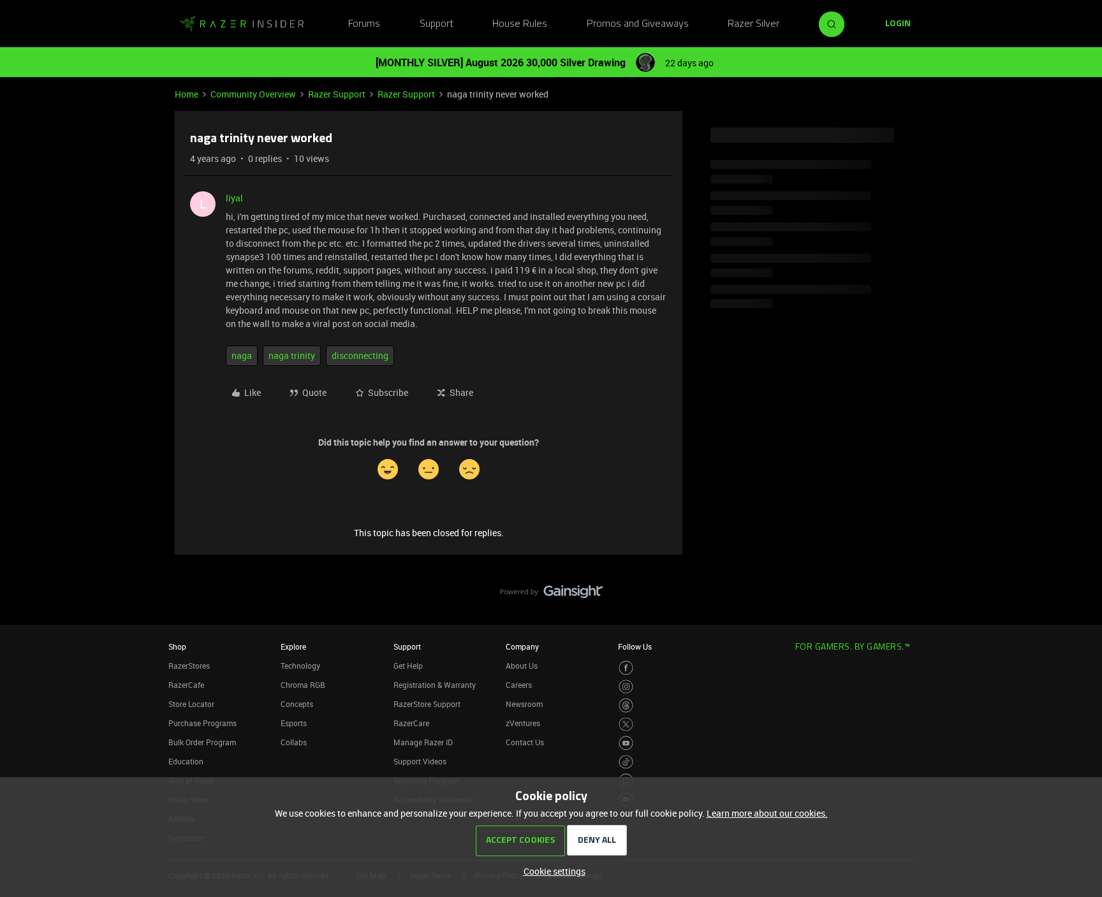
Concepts (297, 704)
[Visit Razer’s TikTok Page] (626, 762)
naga (241, 355)
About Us (522, 665)
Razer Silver (753, 24)
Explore (293, 646)
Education (185, 761)
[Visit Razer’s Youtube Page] (626, 743)
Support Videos (419, 761)
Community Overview (253, 94)
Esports (294, 723)
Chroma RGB (303, 685)
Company (522, 646)
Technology (300, 665)
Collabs (294, 742)
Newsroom (524, 704)
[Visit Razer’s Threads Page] (626, 705)
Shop (177, 646)
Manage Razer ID (423, 742)
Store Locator (191, 704)
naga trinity (291, 355)
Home (186, 94)
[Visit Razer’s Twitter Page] (626, 725)
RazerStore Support (426, 704)
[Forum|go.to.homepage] (242, 24)
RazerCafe (186, 685)
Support (436, 24)
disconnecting (360, 355)
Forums (364, 24)
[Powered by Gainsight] (551, 594)
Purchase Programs (202, 723)
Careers (519, 685)
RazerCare (411, 723)
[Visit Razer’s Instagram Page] (626, 687)
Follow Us (635, 646)
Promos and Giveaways (638, 24)
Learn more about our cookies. (767, 813)
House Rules (519, 24)
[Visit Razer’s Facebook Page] (626, 668)
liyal (234, 198)
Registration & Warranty (434, 685)
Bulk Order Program (202, 742)
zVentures (523, 723)
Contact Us (525, 742)
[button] (898, 24)
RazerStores (189, 665)
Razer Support (336, 94)
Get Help (408, 665)
